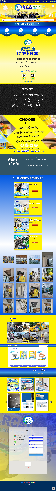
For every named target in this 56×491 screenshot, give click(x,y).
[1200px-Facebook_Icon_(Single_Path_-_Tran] (26, 71)
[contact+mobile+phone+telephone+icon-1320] (33, 71)
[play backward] (6, 402)
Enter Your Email (31, 438)
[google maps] (34, 482)
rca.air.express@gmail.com (21, 439)
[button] (13, 402)
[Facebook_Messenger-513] (22, 482)
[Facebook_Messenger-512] (22, 71)
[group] (28, 359)
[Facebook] (15, 444)
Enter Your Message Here (33, 447)
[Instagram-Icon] (29, 71)
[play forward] (51, 402)
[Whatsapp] (31, 71)
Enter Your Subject (32, 444)
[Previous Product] (8, 355)
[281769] (24, 71)
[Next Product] (47, 355)
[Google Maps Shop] (15, 436)
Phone (30, 441)
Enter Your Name (31, 435)
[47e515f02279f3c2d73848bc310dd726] (36, 71)
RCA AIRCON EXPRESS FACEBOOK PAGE (27, 151)
